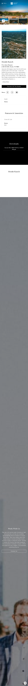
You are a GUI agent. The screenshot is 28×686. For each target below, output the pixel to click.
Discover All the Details (14, 86)
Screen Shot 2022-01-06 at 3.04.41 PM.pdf (14, 148)
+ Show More (5, 82)
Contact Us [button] (14, 551)
